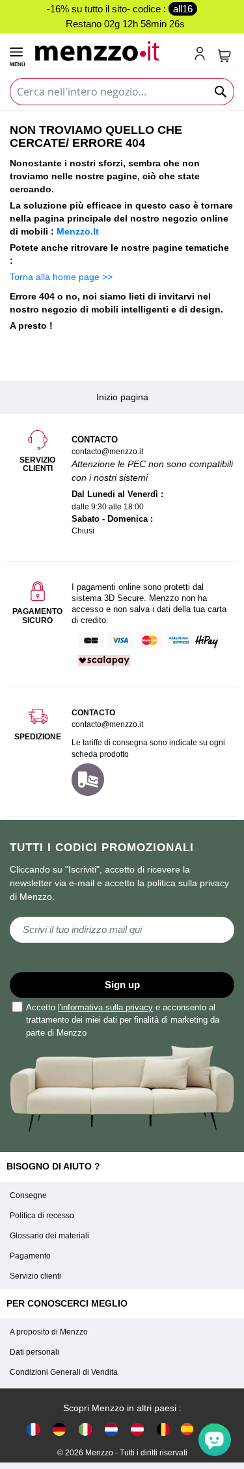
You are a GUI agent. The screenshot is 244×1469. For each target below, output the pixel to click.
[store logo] (108, 49)
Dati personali (34, 1352)
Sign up (122, 984)
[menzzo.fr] (33, 1428)
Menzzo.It (78, 231)
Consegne (28, 1195)
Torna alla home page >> (61, 277)
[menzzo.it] (85, 1428)
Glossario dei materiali (49, 1235)
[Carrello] (224, 56)
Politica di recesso (42, 1215)
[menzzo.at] (137, 1428)
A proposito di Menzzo (49, 1331)
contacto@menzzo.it (107, 724)
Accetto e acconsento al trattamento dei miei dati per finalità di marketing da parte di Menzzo (122, 1020)
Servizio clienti (35, 1276)
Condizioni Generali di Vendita (64, 1372)
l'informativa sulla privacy (105, 1007)
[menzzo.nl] (111, 1428)
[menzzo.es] (187, 1429)
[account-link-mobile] (202, 54)
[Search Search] (221, 92)
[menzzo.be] (163, 1428)
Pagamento (30, 1255)
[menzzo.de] (59, 1428)
